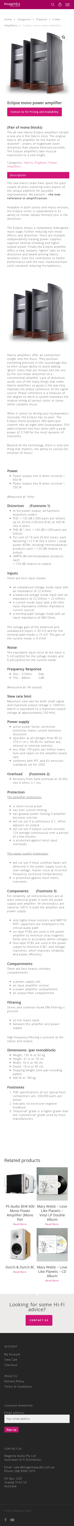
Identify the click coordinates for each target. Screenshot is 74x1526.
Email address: (14, 1412)
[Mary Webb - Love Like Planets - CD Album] (52, 1244)
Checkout (10, 1365)
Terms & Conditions (18, 1386)
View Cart (10, 1359)
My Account (12, 1354)
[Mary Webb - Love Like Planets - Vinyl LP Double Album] (52, 1184)
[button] (67, 4)
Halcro (28, 162)
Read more (20, 1224)
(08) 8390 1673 (25, 1471)
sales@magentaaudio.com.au (34, 1467)
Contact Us (39, 1320)
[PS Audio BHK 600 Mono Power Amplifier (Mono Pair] (20, 1184)
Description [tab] (18, 175)
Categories (24, 19)
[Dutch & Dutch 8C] (20, 1244)
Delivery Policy (14, 1381)
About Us (10, 1376)
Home (8, 19)
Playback (41, 19)
